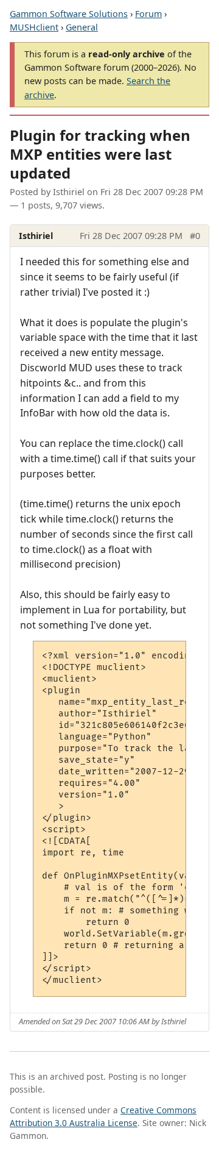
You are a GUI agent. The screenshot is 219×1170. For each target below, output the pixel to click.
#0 (195, 235)
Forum (148, 14)
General (82, 27)
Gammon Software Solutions (69, 14)
